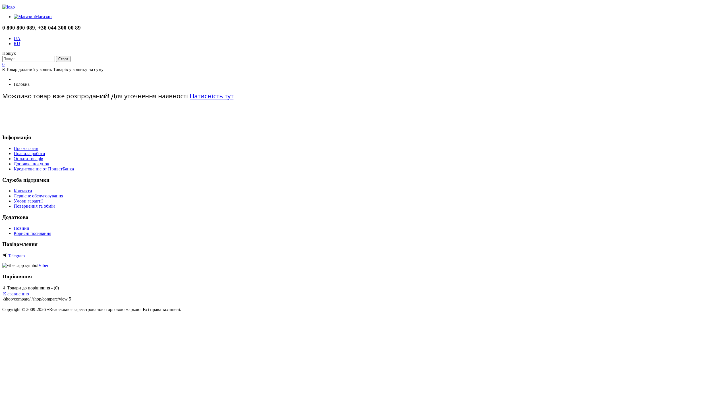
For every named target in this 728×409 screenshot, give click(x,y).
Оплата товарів (28, 158)
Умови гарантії (28, 201)
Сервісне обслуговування (38, 195)
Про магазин (26, 148)
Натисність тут (211, 95)
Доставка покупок (31, 163)
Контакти (23, 190)
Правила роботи (29, 153)
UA (17, 38)
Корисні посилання (32, 233)
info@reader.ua (28, 126)
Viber (43, 265)
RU (17, 43)
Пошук (9, 53)
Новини (21, 228)
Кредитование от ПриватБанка (44, 168)
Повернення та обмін (34, 206)
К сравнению (16, 293)
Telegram (16, 255)
